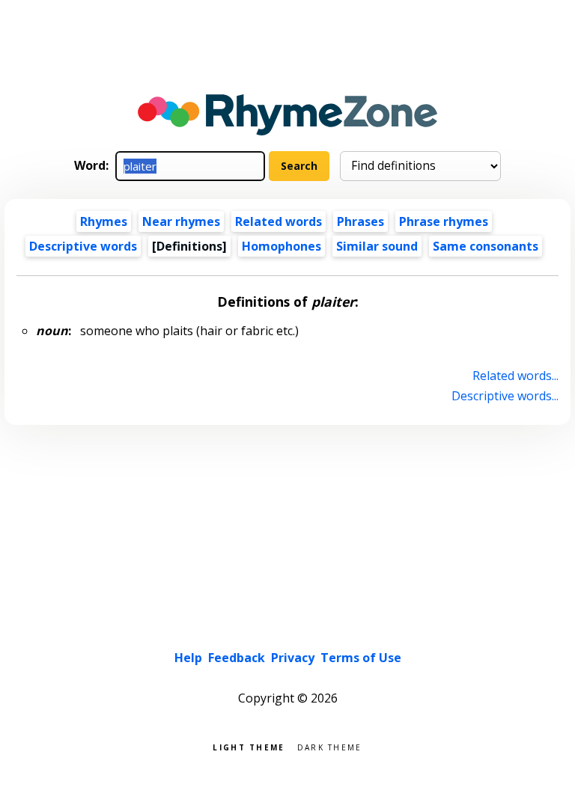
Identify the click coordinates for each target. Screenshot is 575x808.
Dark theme (329, 746)
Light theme (249, 746)
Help (188, 657)
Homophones (281, 246)
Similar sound (377, 246)
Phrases (360, 221)
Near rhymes (181, 221)
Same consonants (485, 246)
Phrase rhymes (443, 221)
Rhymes (103, 221)
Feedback (236, 657)
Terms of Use (360, 657)
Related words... (515, 375)
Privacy (292, 657)
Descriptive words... (504, 396)
